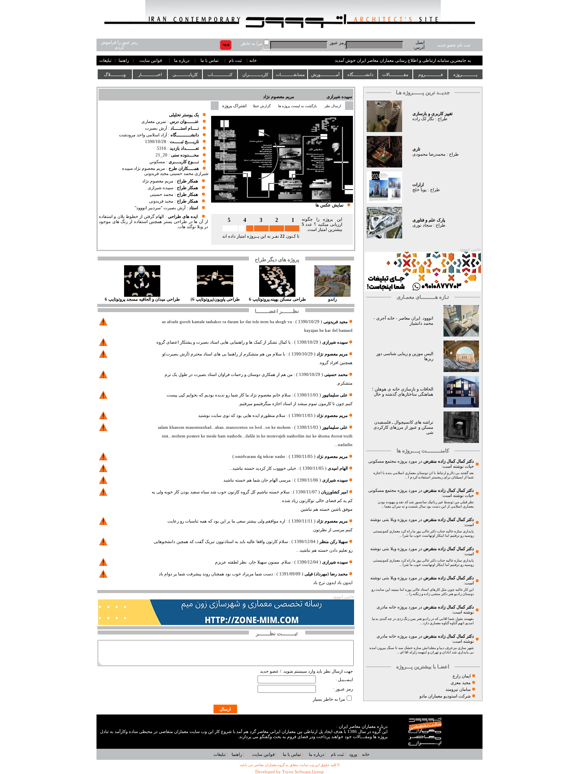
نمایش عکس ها (329, 205)
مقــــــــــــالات (395, 74)
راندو (332, 299)
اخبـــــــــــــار (150, 74)
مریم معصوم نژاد (278, 97)
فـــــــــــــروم (430, 74)
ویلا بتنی (389, 519)
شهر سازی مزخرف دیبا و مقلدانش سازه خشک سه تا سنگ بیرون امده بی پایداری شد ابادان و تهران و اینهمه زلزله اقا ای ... (421, 650)
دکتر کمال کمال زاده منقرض (448, 461)
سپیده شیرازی (339, 97)
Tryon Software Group (303, 772)
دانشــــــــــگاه (360, 74)
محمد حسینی (161, 194)
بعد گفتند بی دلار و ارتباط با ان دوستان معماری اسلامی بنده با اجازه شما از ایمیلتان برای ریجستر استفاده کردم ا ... (423, 475)
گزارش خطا (262, 106)
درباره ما (181, 60)
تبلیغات (105, 60)
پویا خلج (419, 190)
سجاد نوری (422, 225)
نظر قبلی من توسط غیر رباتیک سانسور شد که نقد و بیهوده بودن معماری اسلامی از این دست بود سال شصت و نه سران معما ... (426, 504)
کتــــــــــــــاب (220, 74)
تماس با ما (209, 60)
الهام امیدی (338, 468)
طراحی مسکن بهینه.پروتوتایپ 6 (277, 299)
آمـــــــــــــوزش (325, 74)
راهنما (124, 60)
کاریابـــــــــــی (185, 74)
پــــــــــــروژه (465, 74)
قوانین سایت (150, 60)
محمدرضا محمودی (428, 154)
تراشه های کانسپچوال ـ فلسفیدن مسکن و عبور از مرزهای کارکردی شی (403, 427)
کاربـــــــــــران (255, 74)
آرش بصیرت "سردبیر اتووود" (160, 208)
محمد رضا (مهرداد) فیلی (326, 574)
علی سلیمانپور (335, 395)
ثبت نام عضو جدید (453, 45)
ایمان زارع (462, 676)
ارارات (418, 184)
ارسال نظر (333, 106)
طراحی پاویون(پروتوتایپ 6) (215, 299)
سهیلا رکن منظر (333, 542)
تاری (416, 149)
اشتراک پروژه (234, 106)
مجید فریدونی (161, 201)
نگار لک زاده (423, 119)
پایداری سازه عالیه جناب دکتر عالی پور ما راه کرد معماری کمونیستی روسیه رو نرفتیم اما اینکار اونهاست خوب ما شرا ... (423, 533)
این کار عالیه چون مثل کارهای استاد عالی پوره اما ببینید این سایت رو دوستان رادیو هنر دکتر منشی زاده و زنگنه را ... (422, 592)
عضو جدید (269, 671)
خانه (253, 60)
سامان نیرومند (458, 689)
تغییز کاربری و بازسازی (432, 114)
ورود (353, 754)
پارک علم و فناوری (428, 220)
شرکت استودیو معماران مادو (445, 696)
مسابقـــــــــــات (290, 74)
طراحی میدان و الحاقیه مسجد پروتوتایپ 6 (142, 299)
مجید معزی (461, 683)
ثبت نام (235, 60)
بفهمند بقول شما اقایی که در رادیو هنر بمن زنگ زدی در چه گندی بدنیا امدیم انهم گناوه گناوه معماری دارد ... (423, 621)
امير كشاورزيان (334, 492)
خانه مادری (386, 607)
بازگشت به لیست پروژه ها (297, 106)
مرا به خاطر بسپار (329, 699)
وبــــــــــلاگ (115, 74)
